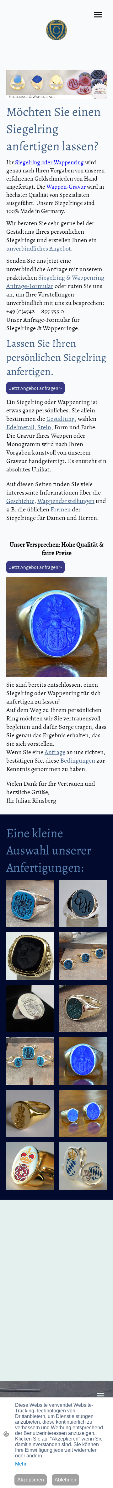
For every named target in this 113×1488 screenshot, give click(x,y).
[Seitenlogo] (56, 30)
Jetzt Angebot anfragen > (35, 388)
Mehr (20, 1463)
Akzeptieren (30, 1479)
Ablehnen (65, 1479)
